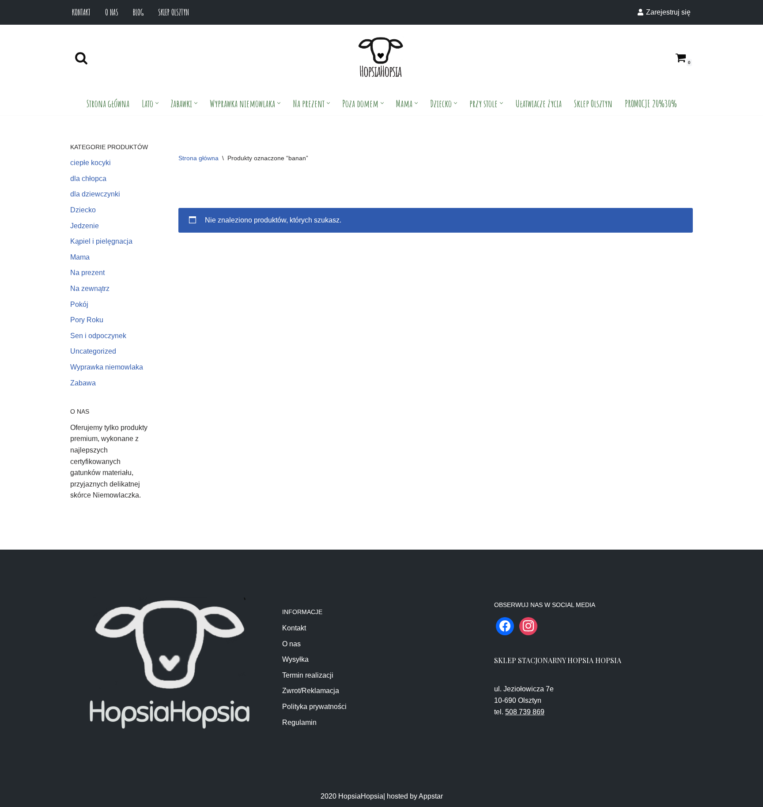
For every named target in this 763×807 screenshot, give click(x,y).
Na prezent (87, 272)
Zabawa (83, 383)
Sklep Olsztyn (173, 12)
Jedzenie (84, 226)
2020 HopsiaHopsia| (353, 796)
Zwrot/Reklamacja (310, 690)
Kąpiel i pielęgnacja (101, 241)
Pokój (79, 304)
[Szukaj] (81, 57)
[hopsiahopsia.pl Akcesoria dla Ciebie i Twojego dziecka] (381, 57)
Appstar (431, 796)
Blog (138, 12)
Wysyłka (295, 659)
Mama (80, 257)
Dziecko (83, 210)
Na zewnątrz (90, 288)
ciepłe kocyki (90, 162)
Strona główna (108, 103)
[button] (157, 103)
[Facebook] (505, 626)
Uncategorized (93, 351)
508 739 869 (524, 712)
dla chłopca (88, 178)
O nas (111, 12)
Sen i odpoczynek (98, 335)
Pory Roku (86, 320)
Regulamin (299, 722)
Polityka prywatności (314, 706)
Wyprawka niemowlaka (106, 367)
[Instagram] (528, 626)
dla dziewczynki (95, 194)
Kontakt (81, 12)
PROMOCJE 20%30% (651, 103)
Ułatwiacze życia (538, 103)
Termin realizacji (307, 675)
